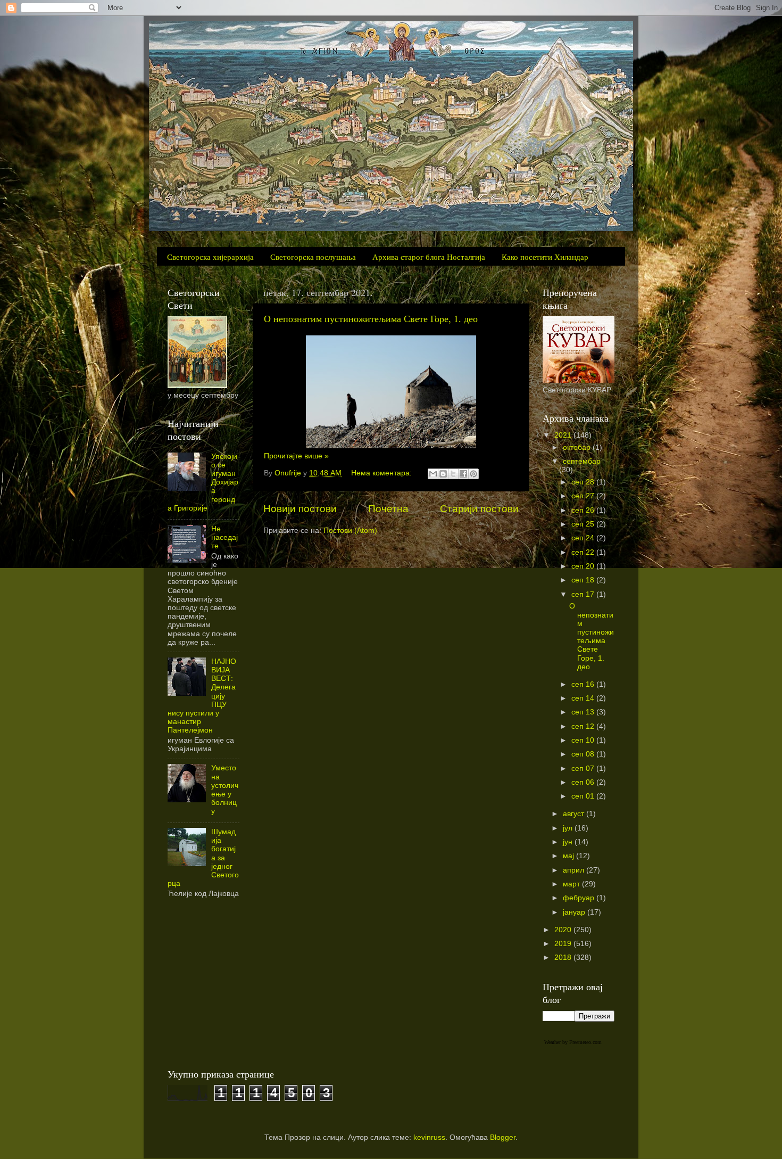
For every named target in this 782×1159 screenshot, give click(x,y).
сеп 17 (583, 594)
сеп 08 (583, 754)
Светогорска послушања (313, 256)
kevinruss (429, 1137)
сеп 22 (583, 552)
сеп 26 (583, 510)
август (574, 814)
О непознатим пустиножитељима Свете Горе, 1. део (371, 318)
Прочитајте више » (296, 456)
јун (569, 842)
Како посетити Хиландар (545, 256)
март (572, 884)
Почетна (388, 508)
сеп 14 (583, 698)
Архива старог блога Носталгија (428, 256)
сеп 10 (583, 740)
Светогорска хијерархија (210, 256)
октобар (578, 447)
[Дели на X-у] (453, 473)
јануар (575, 912)
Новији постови (300, 508)
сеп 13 (583, 712)
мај (569, 856)
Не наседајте (224, 537)
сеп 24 (583, 538)
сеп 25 (583, 524)
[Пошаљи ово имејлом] (433, 473)
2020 (563, 930)
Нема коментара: (382, 473)
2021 (563, 435)
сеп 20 (583, 566)
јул (569, 828)
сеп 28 (583, 482)
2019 (563, 944)
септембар (582, 461)
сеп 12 (583, 726)
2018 (563, 957)
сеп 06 (583, 782)
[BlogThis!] (443, 473)
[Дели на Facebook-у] (463, 473)
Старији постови (479, 508)
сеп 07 (583, 768)
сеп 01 (583, 796)
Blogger (502, 1137)
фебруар (579, 898)
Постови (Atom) (350, 531)
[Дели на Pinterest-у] (473, 473)
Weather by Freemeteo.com (573, 1042)
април (574, 870)
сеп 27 (583, 496)
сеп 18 (583, 580)
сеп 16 (583, 684)
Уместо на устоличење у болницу (224, 789)
